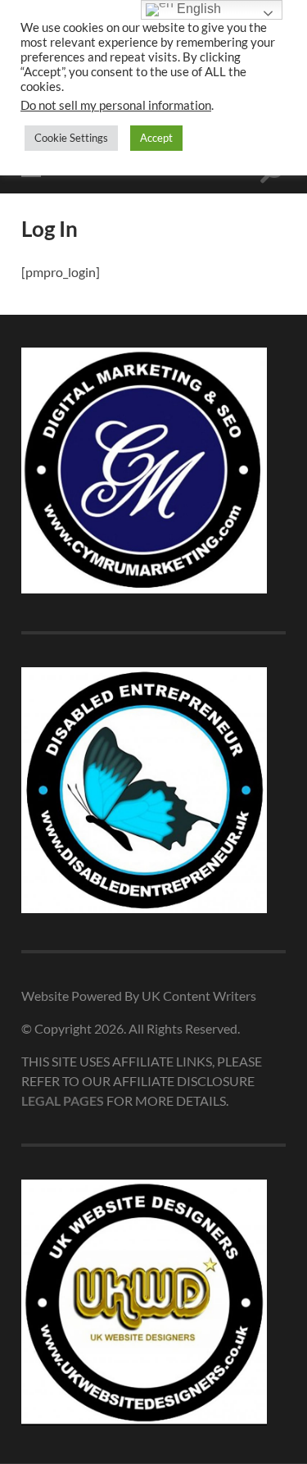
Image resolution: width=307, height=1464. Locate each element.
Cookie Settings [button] (71, 137)
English (197, 9)
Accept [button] (156, 137)
